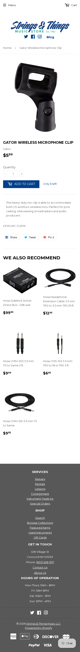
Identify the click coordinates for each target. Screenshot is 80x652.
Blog (50, 37)
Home (7, 47)
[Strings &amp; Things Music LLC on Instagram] (40, 37)
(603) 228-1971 (45, 562)
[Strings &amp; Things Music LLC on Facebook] (33, 37)
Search (40, 517)
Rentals (40, 484)
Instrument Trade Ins (40, 498)
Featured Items (40, 527)
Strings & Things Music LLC (43, 623)
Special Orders (40, 503)
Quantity (9, 167)
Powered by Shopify (38, 628)
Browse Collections (40, 522)
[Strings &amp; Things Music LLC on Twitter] (26, 37)
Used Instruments (40, 532)
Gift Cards (40, 537)
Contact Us (40, 567)
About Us (40, 572)
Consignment (40, 493)
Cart (74, 5)
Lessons (40, 488)
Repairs (40, 479)
